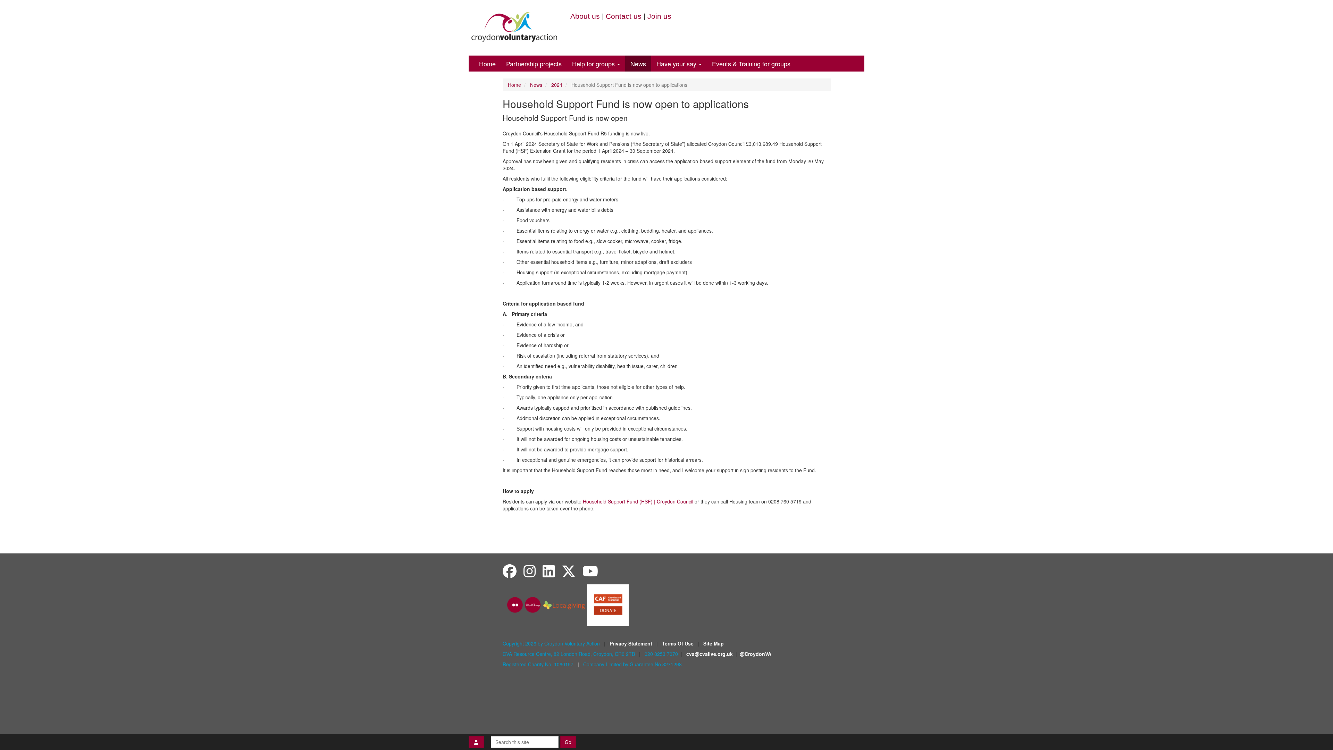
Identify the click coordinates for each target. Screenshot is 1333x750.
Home (487, 63)
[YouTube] (590, 571)
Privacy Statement (632, 643)
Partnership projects (534, 63)
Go (568, 742)
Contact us (624, 16)
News (638, 63)
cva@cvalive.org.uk (709, 653)
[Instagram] (529, 571)
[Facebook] (510, 571)
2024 (556, 84)
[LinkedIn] (549, 571)
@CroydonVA (755, 653)
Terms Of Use (678, 643)
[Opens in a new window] (608, 604)
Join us (659, 16)
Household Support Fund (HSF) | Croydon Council (638, 501)
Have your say (677, 63)
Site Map (713, 643)
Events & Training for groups (751, 63)
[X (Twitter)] (569, 571)
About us (585, 16)
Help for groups (594, 63)
